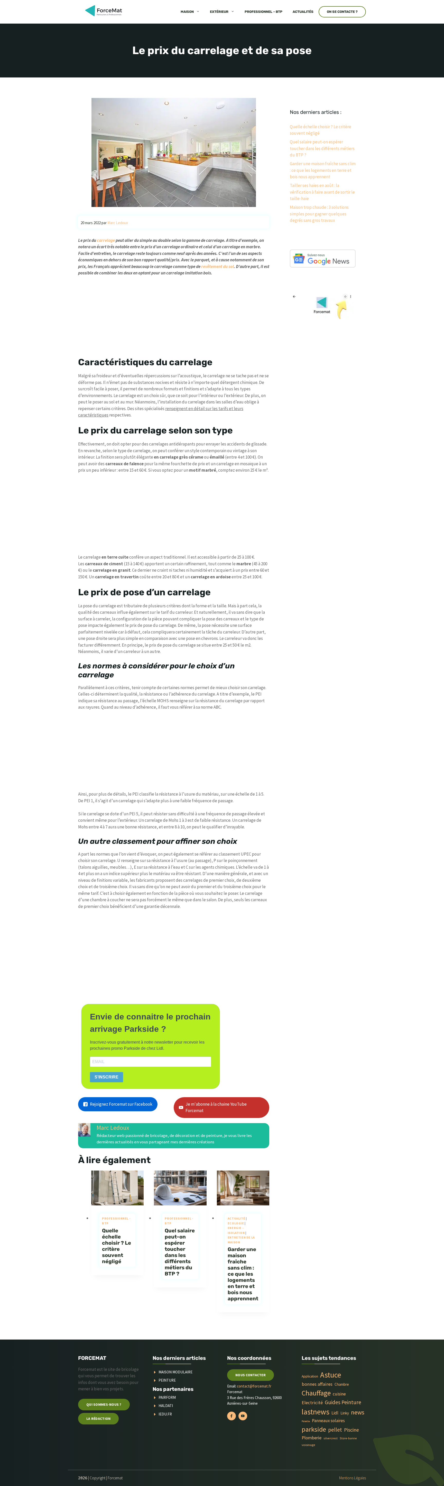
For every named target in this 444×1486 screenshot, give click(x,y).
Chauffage (316, 1393)
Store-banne (348, 1438)
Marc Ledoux (113, 1128)
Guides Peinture (343, 1402)
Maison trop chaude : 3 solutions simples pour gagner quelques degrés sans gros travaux (319, 213)
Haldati (166, 1405)
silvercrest (330, 1438)
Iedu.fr (165, 1414)
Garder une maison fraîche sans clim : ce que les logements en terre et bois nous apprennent (243, 1274)
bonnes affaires (317, 1384)
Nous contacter (250, 1375)
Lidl (334, 1413)
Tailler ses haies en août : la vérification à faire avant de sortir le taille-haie (322, 192)
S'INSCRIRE (106, 1077)
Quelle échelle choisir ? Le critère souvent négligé (116, 1245)
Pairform (167, 1397)
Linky (344, 1413)
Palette (306, 1421)
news (357, 1412)
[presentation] (117, 1188)
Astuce (330, 1375)
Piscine (351, 1429)
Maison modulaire (175, 1372)
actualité (236, 1218)
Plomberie (311, 1438)
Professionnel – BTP (263, 12)
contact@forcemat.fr (254, 1386)
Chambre (342, 1384)
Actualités (303, 12)
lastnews (315, 1411)
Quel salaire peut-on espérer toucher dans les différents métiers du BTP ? (180, 1252)
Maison (187, 12)
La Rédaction (98, 1418)
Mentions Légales (352, 1477)
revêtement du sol (217, 266)
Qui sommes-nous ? (104, 1404)
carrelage (106, 240)
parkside (314, 1429)
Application (310, 1376)
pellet (335, 1429)
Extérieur (219, 12)
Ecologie (236, 1223)
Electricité (312, 1402)
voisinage (308, 1445)
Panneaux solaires (328, 1420)
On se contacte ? (342, 12)
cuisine (339, 1394)
